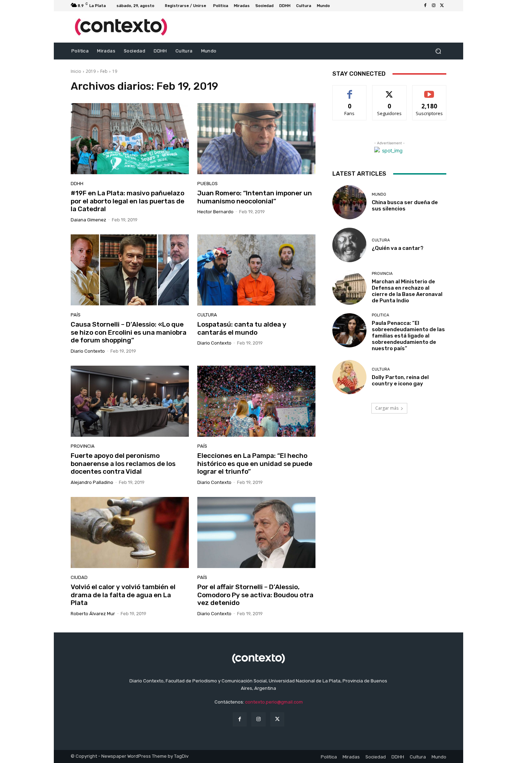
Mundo (379, 194)
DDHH (77, 183)
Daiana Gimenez (88, 219)
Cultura (207, 315)
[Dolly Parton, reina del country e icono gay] (349, 377)
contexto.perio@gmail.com (274, 702)
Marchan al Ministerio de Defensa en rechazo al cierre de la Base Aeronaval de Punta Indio (407, 291)
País (76, 315)
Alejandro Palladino (92, 482)
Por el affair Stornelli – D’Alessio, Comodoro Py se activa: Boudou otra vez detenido (255, 595)
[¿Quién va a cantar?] (349, 245)
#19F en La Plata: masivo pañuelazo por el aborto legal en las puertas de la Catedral (127, 201)
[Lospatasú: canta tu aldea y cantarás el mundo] (256, 269)
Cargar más (386, 408)
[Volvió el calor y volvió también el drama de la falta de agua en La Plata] (130, 532)
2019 (91, 71)
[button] (438, 51)
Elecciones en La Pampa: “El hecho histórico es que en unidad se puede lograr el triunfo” (254, 464)
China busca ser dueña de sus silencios (405, 205)
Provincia (83, 446)
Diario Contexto (88, 351)
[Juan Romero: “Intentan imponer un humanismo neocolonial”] (256, 138)
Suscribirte (429, 90)
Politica (380, 315)
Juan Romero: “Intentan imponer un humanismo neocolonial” (254, 197)
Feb (104, 71)
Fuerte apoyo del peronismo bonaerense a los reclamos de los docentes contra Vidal (123, 464)
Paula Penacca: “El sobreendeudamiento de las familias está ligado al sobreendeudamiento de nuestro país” (408, 336)
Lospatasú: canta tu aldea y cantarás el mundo (241, 328)
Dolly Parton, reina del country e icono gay (400, 380)
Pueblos (207, 183)
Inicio (76, 71)
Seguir (389, 90)
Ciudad (79, 577)
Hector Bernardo (215, 211)
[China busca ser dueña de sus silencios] (349, 202)
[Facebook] (425, 5)
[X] (442, 5)
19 (114, 71)
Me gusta (349, 90)
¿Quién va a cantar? (397, 248)
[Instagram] (433, 5)
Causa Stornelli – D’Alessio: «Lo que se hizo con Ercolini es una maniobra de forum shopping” (128, 332)
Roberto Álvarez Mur (93, 613)
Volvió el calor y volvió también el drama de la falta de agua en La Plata (123, 595)
